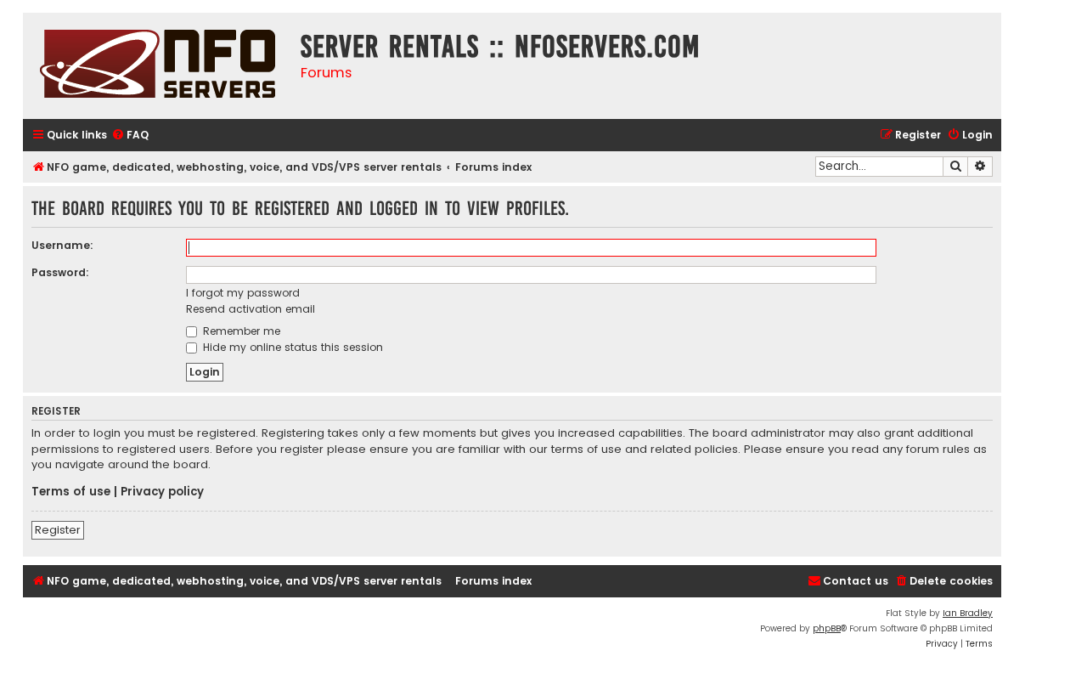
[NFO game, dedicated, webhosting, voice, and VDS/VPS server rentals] (157, 66)
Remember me (240, 331)
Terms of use (70, 492)
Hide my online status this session (291, 347)
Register (58, 530)
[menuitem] (130, 135)
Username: (62, 245)
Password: (60, 272)
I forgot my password (243, 292)
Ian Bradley (968, 613)
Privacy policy (162, 492)
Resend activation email (250, 309)
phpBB (827, 628)
